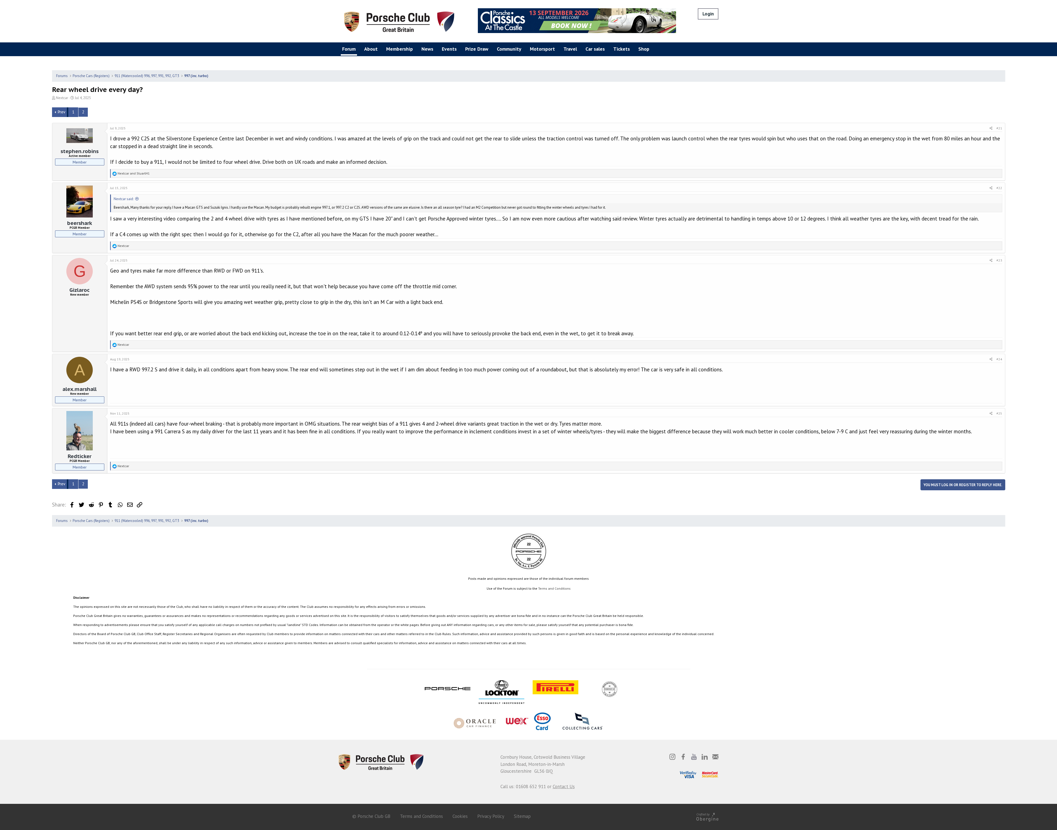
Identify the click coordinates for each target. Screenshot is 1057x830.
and (134, 173)
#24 (999, 359)
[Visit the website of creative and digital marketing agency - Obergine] (707, 816)
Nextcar (62, 98)
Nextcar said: (124, 199)
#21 (999, 128)
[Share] (991, 128)
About (371, 49)
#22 (999, 188)
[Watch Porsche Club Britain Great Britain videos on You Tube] (694, 757)
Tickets (621, 49)
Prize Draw (476, 49)
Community (509, 49)
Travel (570, 49)
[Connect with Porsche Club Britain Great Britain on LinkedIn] (705, 757)
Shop (643, 49)
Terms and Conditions (554, 588)
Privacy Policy (490, 816)
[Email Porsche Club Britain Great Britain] (715, 757)
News (427, 49)
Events (449, 49)
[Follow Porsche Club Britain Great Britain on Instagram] (672, 757)
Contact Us (564, 786)
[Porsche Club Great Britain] (399, 21)
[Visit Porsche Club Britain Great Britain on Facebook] (683, 757)
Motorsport (542, 49)
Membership (399, 49)
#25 (999, 413)
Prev (61, 112)
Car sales (595, 49)
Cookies (460, 816)
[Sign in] (708, 14)
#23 (999, 260)
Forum (349, 49)
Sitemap (522, 816)
